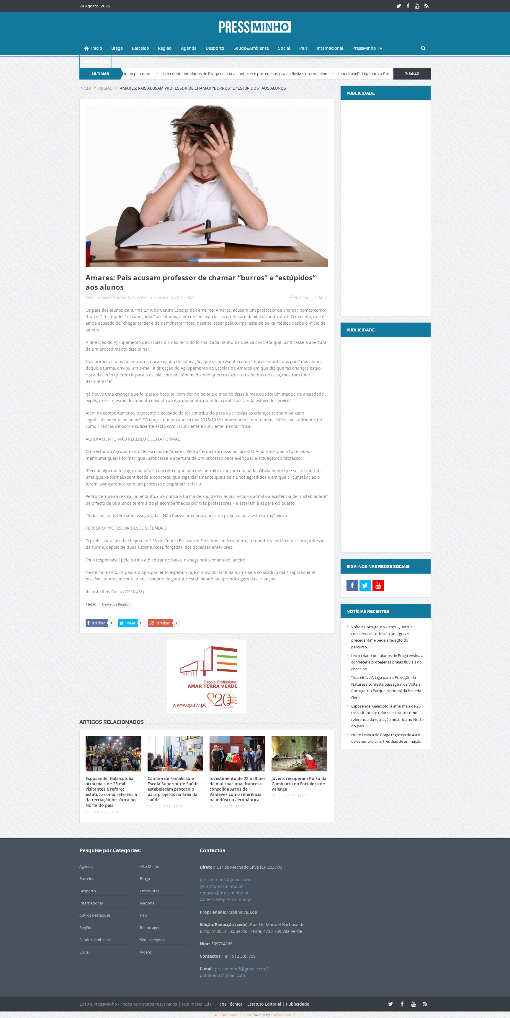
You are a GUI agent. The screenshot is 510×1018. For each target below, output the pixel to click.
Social (284, 48)
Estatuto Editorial (264, 1004)
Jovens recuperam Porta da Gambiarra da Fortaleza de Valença (299, 784)
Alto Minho (149, 866)
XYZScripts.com (284, 1014)
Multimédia (95, 61)
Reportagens (151, 927)
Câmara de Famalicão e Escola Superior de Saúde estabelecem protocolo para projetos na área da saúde (173, 789)
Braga (117, 48)
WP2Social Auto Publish (233, 1014)
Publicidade (297, 1004)
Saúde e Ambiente (95, 939)
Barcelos (140, 48)
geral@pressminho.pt (221, 886)
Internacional (330, 48)
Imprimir (302, 297)
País (303, 48)
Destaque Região (115, 604)
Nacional (147, 903)
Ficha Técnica (229, 1004)
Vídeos (146, 952)
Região (165, 48)
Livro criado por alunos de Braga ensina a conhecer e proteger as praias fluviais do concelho (204, 73)
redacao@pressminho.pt (224, 893)
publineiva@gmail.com (222, 975)
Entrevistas (149, 891)
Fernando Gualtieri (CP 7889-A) (122, 297)
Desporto (215, 48)
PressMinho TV (367, 48)
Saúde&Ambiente (251, 48)
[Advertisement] (385, 208)
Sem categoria (152, 939)
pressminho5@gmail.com (225, 879)
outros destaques (94, 915)
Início (96, 48)
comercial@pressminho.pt (226, 899)
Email (323, 297)
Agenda (189, 48)
